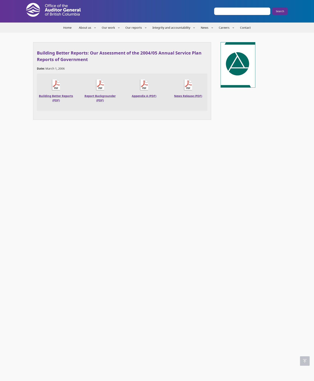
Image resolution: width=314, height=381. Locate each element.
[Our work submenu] (119, 28)
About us (85, 28)
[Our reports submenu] (146, 28)
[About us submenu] (95, 28)
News (204, 28)
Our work (108, 28)
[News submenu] (212, 28)
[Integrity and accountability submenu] (194, 28)
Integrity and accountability (171, 28)
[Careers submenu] (233, 28)
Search (280, 11)
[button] (305, 361)
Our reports (133, 28)
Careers (224, 28)
